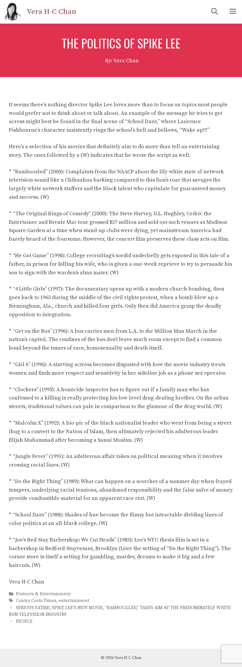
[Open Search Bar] (214, 12)
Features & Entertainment (43, 594)
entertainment (74, 601)
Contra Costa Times (36, 601)
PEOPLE (24, 621)
